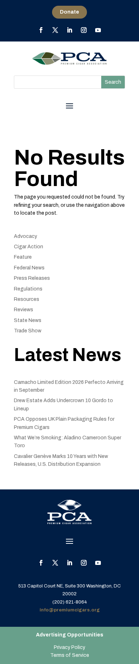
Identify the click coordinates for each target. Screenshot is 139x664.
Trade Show (27, 330)
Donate (69, 12)
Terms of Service (69, 655)
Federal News (29, 267)
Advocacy (25, 236)
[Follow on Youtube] (98, 30)
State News (27, 320)
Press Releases (32, 278)
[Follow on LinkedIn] (69, 30)
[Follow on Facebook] (41, 30)
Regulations (28, 289)
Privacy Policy (69, 647)
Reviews (23, 309)
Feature (23, 257)
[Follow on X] (55, 30)
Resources (26, 299)
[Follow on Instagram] (83, 30)
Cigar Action (28, 246)
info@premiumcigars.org (70, 609)
